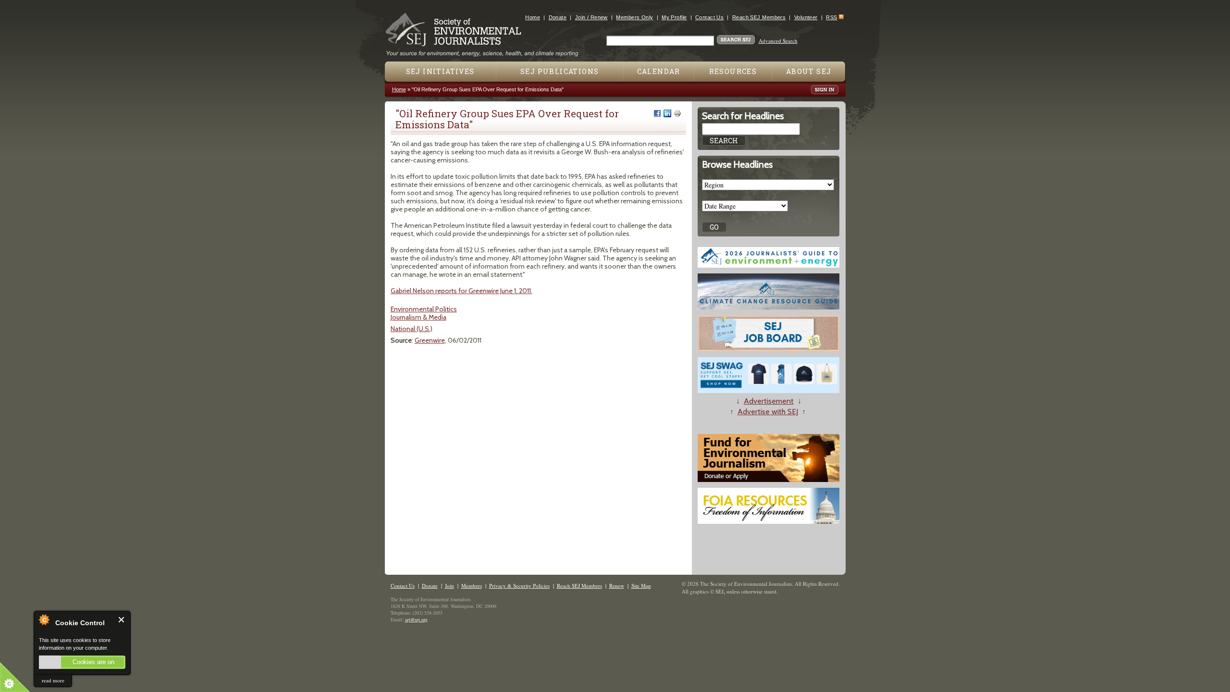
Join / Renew (591, 17)
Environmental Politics (424, 309)
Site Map (641, 585)
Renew (616, 585)
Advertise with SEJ (768, 411)
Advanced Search (778, 40)
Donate (558, 17)
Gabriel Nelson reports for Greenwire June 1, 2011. (461, 290)
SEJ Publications (559, 71)
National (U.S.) (411, 328)
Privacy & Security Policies (519, 585)
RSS (831, 17)
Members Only (634, 17)
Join (449, 585)
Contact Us (709, 17)
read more (53, 680)
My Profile (674, 17)
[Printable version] (677, 113)
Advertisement (769, 401)
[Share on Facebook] (657, 113)
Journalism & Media (418, 317)
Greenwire (430, 340)
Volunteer (806, 17)
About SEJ (809, 71)
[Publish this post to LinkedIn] (667, 113)
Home (532, 17)
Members (471, 585)
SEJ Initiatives (440, 71)
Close (122, 620)
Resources (733, 71)
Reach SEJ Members (759, 17)
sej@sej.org (416, 619)
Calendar (658, 71)
